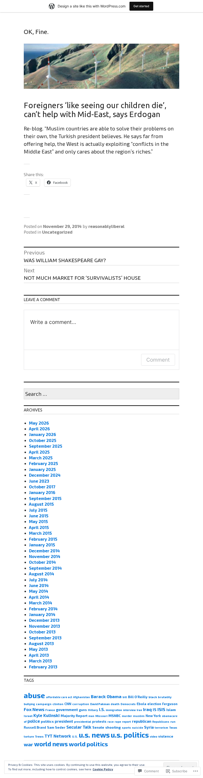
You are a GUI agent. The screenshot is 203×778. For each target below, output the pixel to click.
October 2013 (42, 631)
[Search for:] (101, 394)
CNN (67, 704)
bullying (29, 704)
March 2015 (40, 532)
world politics (88, 743)
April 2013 (39, 655)
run (172, 721)
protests (99, 721)
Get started (141, 6)
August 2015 (41, 503)
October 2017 (42, 486)
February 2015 (43, 538)
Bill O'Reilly (138, 697)
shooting (113, 727)
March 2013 (40, 660)
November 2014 (44, 556)
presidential (82, 721)
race (110, 721)
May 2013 (38, 649)
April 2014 (39, 596)
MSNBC (114, 716)
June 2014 (39, 585)
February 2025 (43, 463)
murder (127, 715)
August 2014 (41, 573)
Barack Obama (106, 696)
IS (154, 709)
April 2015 (39, 527)
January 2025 (42, 469)
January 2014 (42, 614)
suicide (137, 727)
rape (118, 721)
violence (165, 736)
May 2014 (38, 591)
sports (126, 727)
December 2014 (44, 550)
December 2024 (45, 474)
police (33, 720)
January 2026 (42, 434)
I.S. (102, 709)
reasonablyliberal (106, 226)
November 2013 (44, 625)
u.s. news (94, 734)
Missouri (101, 715)
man (91, 715)
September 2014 (45, 567)
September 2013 (45, 637)
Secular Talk (78, 726)
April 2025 (39, 451)
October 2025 (42, 440)
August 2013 (41, 643)
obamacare (170, 715)
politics (47, 721)
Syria (149, 727)
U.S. (75, 736)
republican (141, 721)
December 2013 (44, 620)
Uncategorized (57, 231)
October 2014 (42, 562)
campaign (43, 704)
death (115, 704)
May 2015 (38, 521)
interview (129, 710)
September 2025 (45, 445)
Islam (171, 710)
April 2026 (39, 428)
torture (29, 736)
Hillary (93, 710)
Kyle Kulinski (46, 715)
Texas (173, 727)
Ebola (141, 704)
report (126, 721)
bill (125, 697)
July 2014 (38, 579)
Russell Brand (35, 727)
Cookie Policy (103, 769)
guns (83, 710)
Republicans (160, 721)
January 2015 (42, 544)
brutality (165, 697)
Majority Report (74, 716)
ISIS (161, 709)
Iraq (147, 709)
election (154, 704)
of (25, 721)
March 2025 (40, 457)
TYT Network (58, 735)
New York (153, 716)
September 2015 (45, 498)
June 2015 (38, 515)
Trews (39, 736)
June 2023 (39, 480)
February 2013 (43, 666)
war (28, 744)
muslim (139, 715)
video (153, 736)
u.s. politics (130, 734)
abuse (34, 695)
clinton (57, 704)
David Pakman (100, 704)
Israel (28, 715)
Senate (98, 727)
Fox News (34, 709)
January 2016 (42, 492)
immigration (114, 710)
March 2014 (40, 602)
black (153, 697)
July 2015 (38, 509)
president (64, 721)
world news (51, 743)
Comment (158, 360)
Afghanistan (81, 697)
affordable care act (59, 697)
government (67, 709)
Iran (139, 710)
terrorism (161, 727)
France (50, 710)
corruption (80, 704)
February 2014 (43, 608)
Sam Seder (56, 727)
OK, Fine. (36, 31)
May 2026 (39, 422)
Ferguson (170, 704)
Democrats (128, 704)
